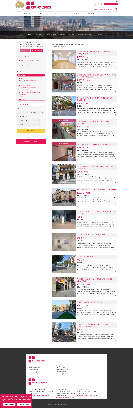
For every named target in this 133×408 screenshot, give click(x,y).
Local (37, 60)
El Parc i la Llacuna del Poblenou (28, 80)
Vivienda (21, 60)
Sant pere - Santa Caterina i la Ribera (29, 92)
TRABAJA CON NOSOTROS (111, 4)
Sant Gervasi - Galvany (25, 90)
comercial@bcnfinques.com (65, 374)
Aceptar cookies (9, 404)
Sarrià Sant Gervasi (24, 97)
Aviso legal (69, 404)
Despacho (30, 60)
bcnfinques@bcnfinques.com (38, 372)
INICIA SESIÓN (37, 50)
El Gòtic (21, 78)
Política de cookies (76, 404)
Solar (27, 65)
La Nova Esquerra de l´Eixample (28, 87)
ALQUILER (27, 14)
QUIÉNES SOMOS (58, 14)
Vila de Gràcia (23, 99)
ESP (117, 1)
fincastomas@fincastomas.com (38, 396)
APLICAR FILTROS (31, 130)
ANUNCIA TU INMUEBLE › (31, 141)
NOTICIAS (91, 14)
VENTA (42, 14)
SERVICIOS (76, 14)
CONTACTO (106, 14)
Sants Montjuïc (23, 94)
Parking (21, 65)
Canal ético (83, 404)
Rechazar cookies (24, 404)
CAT (113, 1)
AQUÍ (3, 400)
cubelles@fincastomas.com (65, 398)
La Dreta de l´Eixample (25, 85)
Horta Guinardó (23, 83)
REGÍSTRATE (25, 50)
